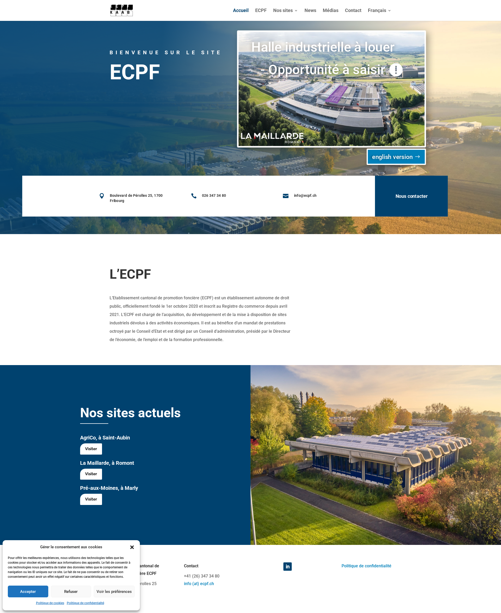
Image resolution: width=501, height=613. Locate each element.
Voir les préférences (114, 591)
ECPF (261, 11)
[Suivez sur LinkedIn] (287, 566)
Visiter (91, 449)
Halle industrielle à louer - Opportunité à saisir (323, 58)
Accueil (241, 11)
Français (377, 11)
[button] (132, 547)
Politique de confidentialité (85, 603)
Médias (330, 11)
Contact (353, 11)
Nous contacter (411, 196)
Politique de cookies (50, 603)
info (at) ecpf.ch (199, 583)
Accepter (28, 591)
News (310, 11)
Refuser (70, 591)
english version (392, 156)
